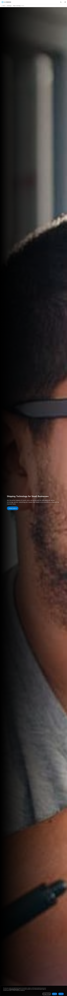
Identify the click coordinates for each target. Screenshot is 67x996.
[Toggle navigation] (65, 2)
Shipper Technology (16, 5)
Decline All (61, 993)
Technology (9, 5)
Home (4, 5)
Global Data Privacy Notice (14, 989)
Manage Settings (46, 993)
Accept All (54, 993)
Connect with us (13, 508)
